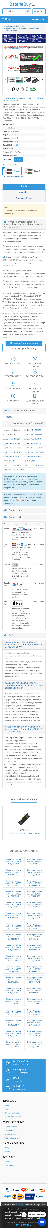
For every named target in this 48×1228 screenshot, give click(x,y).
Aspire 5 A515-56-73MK (11, 448)
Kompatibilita (24, 192)
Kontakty (7, 1161)
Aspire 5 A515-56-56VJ (11, 443)
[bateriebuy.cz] (24, 6)
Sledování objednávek (12, 1138)
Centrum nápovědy (11, 1127)
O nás (6, 1105)
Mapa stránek (9, 1165)
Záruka (6, 1109)
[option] (24, 60)
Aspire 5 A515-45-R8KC (32, 439)
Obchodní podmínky (11, 1113)
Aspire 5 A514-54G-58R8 (33, 434)
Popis (24, 186)
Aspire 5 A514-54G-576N (33, 430)
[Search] (28, 11)
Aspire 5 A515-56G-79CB (33, 448)
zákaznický (19, 500)
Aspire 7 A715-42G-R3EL (12, 452)
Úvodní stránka (9, 26)
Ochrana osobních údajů (13, 1117)
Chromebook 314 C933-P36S (34, 452)
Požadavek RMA (10, 1130)
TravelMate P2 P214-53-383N (13, 470)
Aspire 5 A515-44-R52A (11, 439)
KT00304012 (7, 417)
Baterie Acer (20, 26)
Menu (7, 19)
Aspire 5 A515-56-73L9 (32, 443)
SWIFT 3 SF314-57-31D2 (12, 465)
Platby (6, 1148)
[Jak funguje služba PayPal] (35, 1196)
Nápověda (39, 19)
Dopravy (7, 1152)
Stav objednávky (10, 1134)
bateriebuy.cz (20, 1205)
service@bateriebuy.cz (15, 176)
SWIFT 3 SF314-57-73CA (33, 465)
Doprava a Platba (24, 198)
